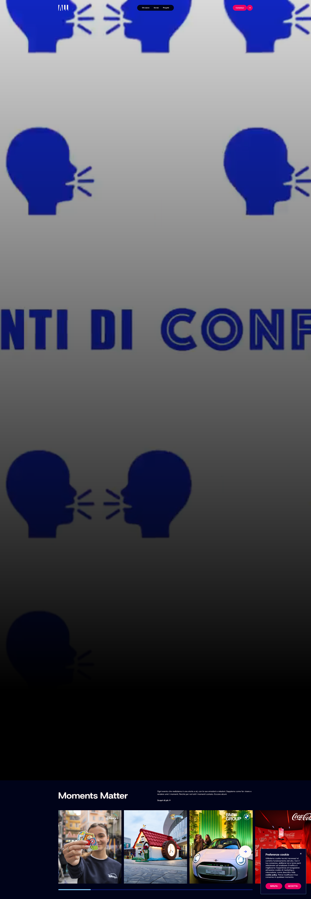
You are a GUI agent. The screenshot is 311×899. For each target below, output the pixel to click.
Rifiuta (274, 886)
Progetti (166, 8)
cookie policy (271, 874)
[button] (74, 889)
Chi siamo (145, 8)
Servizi (156, 8)
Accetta (293, 886)
